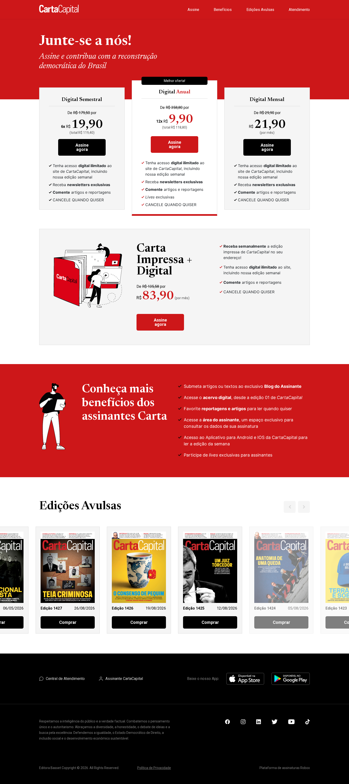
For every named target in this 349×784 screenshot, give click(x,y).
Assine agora (82, 147)
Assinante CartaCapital (124, 679)
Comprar (67, 622)
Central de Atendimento (65, 679)
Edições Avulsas (260, 9)
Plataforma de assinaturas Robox (284, 768)
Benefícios (223, 9)
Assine (193, 9)
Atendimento (299, 9)
